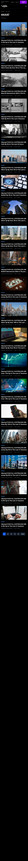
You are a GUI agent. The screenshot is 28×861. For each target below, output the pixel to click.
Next (23, 534)
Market (3, 38)
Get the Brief (23, 2)
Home (2, 11)
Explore (12, 2)
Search (17, 2)
